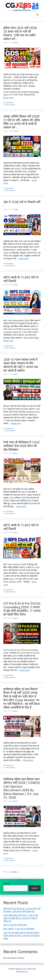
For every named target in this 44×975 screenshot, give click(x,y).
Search (6, 884)
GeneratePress (22, 971)
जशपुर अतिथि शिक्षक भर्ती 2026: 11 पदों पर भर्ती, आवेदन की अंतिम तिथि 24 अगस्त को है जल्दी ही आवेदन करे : (21, 121)
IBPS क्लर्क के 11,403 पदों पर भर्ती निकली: (21, 279)
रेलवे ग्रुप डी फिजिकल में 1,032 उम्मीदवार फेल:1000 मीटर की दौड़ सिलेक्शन (21, 445)
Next (15, 872)
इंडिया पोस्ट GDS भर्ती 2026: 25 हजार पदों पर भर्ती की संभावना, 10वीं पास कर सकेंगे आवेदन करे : (20, 33)
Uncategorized (9, 102)
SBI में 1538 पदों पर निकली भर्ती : (21, 204)
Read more (8, 98)
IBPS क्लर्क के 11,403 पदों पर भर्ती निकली (21, 527)
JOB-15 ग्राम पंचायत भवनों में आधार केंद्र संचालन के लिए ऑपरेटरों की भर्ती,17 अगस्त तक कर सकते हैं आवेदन (20, 365)
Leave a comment (10, 104)
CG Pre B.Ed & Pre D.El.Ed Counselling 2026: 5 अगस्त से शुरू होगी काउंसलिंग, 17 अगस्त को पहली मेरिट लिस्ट (22, 609)
